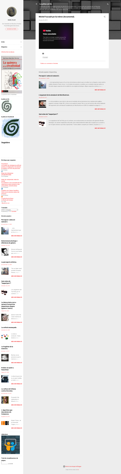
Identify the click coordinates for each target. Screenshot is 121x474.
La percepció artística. (9, 262)
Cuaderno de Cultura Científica (10, 190)
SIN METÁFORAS (6, 175)
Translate (13, 211)
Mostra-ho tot (5, 203)
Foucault (45, 57)
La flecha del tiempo (7, 200)
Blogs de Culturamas (7, 173)
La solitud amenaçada (8, 327)
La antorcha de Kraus (7, 198)
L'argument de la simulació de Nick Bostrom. (54, 95)
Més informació (100, 90)
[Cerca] (108, 4)
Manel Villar (12, 20)
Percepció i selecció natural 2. (49, 76)
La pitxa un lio (46, 4)
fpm (78, 469)
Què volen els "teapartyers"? (48, 114)
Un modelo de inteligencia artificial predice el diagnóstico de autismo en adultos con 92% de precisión (11, 167)
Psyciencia (4, 164)
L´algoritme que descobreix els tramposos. (6, 412)
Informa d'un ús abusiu (7, 52)
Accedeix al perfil (11, 29)
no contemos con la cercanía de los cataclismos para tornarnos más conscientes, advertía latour (11, 184)
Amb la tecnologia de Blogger (73, 466)
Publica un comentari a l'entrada (49, 63)
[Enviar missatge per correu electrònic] (43, 54)
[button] (105, 17)
